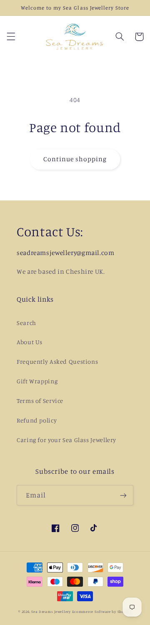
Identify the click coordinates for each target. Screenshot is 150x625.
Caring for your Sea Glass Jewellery (66, 439)
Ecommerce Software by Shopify (102, 611)
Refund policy (37, 420)
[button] (10, 36)
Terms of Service (40, 400)
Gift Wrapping (37, 381)
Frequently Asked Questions (57, 361)
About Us (29, 341)
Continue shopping (75, 159)
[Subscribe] (123, 495)
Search (26, 322)
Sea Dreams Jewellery (51, 611)
